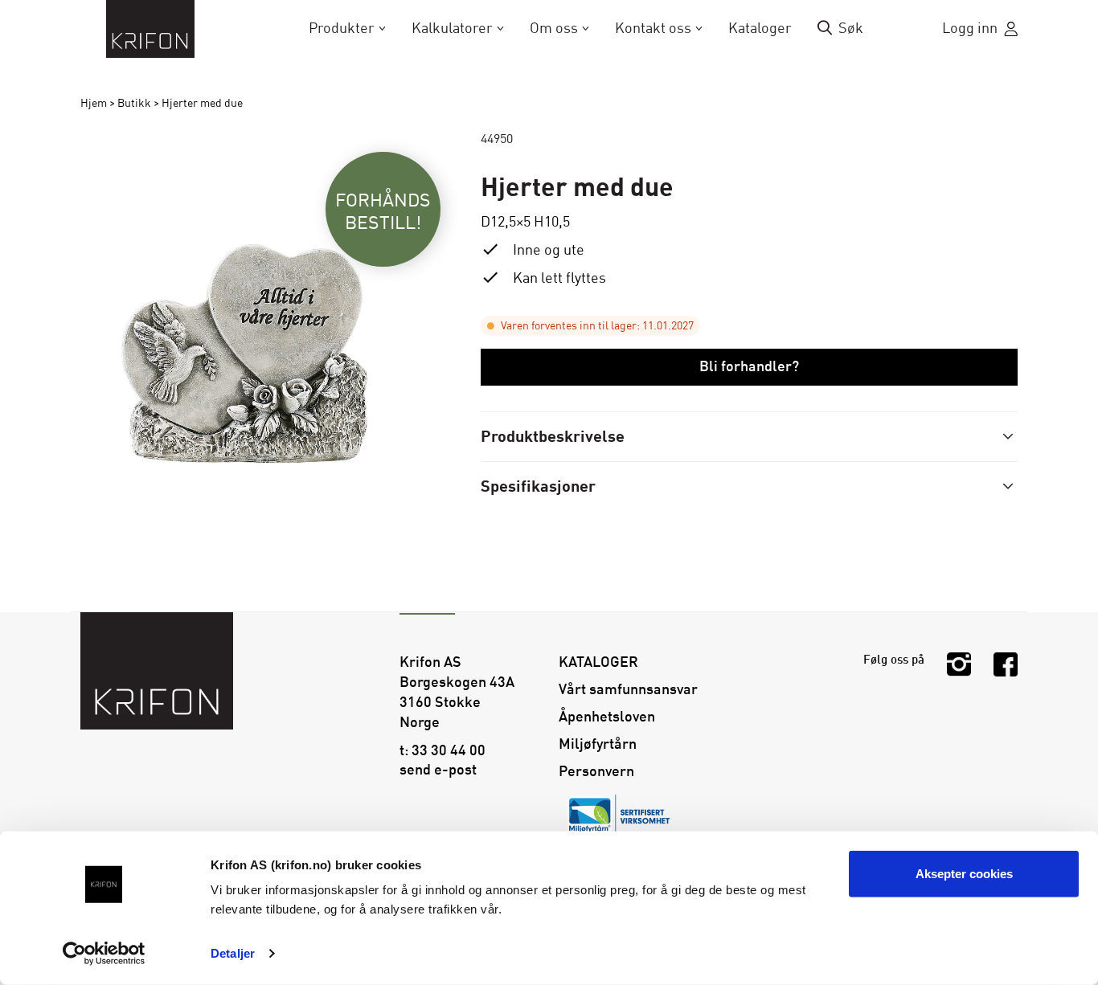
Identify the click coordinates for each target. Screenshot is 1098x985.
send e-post (438, 770)
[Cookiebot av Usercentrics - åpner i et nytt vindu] (104, 954)
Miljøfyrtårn (598, 744)
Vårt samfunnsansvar (628, 689)
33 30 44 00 (448, 750)
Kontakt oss (653, 28)
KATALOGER (598, 662)
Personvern (596, 771)
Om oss (554, 28)
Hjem (93, 103)
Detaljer (233, 953)
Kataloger (760, 28)
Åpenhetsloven (607, 717)
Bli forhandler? (749, 366)
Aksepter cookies (964, 874)
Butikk (134, 103)
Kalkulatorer (452, 28)
